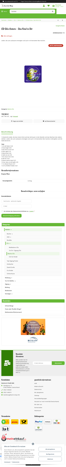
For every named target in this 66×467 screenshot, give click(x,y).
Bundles (9, 240)
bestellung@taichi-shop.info (11, 395)
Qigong (7, 284)
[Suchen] (52, 11)
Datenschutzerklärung (22, 363)
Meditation (8, 290)
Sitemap (36, 395)
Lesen (31, 211)
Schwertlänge (9, 306)
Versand (15, 116)
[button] (44, 6)
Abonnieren (58, 363)
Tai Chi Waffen (9, 281)
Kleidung (7, 278)
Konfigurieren (50, 454)
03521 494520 (7, 390)
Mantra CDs (10, 109)
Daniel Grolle (11, 267)
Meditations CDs (14, 247)
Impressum (7, 462)
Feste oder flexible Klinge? (13, 309)
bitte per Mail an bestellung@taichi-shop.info (35, 1)
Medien (7, 229)
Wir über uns (38, 404)
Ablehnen (50, 459)
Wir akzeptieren (38, 392)
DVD (8, 237)
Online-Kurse (11, 273)
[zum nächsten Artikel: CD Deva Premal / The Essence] (62, 20)
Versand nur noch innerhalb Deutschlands (46, 401)
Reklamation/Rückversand (13, 312)
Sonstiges (8, 294)
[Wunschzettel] (48, 6)
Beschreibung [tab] (7, 132)
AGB (35, 383)
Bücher (9, 234)
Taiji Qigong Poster (12, 261)
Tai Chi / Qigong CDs (15, 250)
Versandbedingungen (40, 398)
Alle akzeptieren (50, 449)
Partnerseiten (38, 407)
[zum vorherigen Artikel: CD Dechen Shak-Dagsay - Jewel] (58, 20)
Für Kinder (10, 270)
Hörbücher (10, 264)
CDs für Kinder (13, 257)
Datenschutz (15, 462)
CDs (7, 243)
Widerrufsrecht (38, 386)
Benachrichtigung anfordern (11, 215)
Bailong (7, 287)
